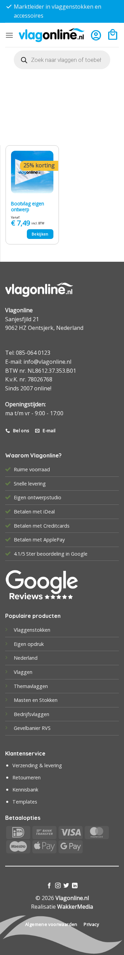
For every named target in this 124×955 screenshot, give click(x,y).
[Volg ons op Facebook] (49, 886)
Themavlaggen (31, 686)
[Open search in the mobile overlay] (62, 60)
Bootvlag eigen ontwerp (27, 207)
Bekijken (40, 234)
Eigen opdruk (29, 644)
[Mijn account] (96, 35)
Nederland (26, 658)
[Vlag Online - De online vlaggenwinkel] (52, 35)
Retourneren (26, 777)
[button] (9, 35)
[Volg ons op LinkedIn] (75, 886)
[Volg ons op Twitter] (66, 886)
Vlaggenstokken (32, 630)
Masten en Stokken (36, 700)
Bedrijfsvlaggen (31, 714)
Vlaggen (23, 672)
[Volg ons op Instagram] (58, 886)
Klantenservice (25, 753)
